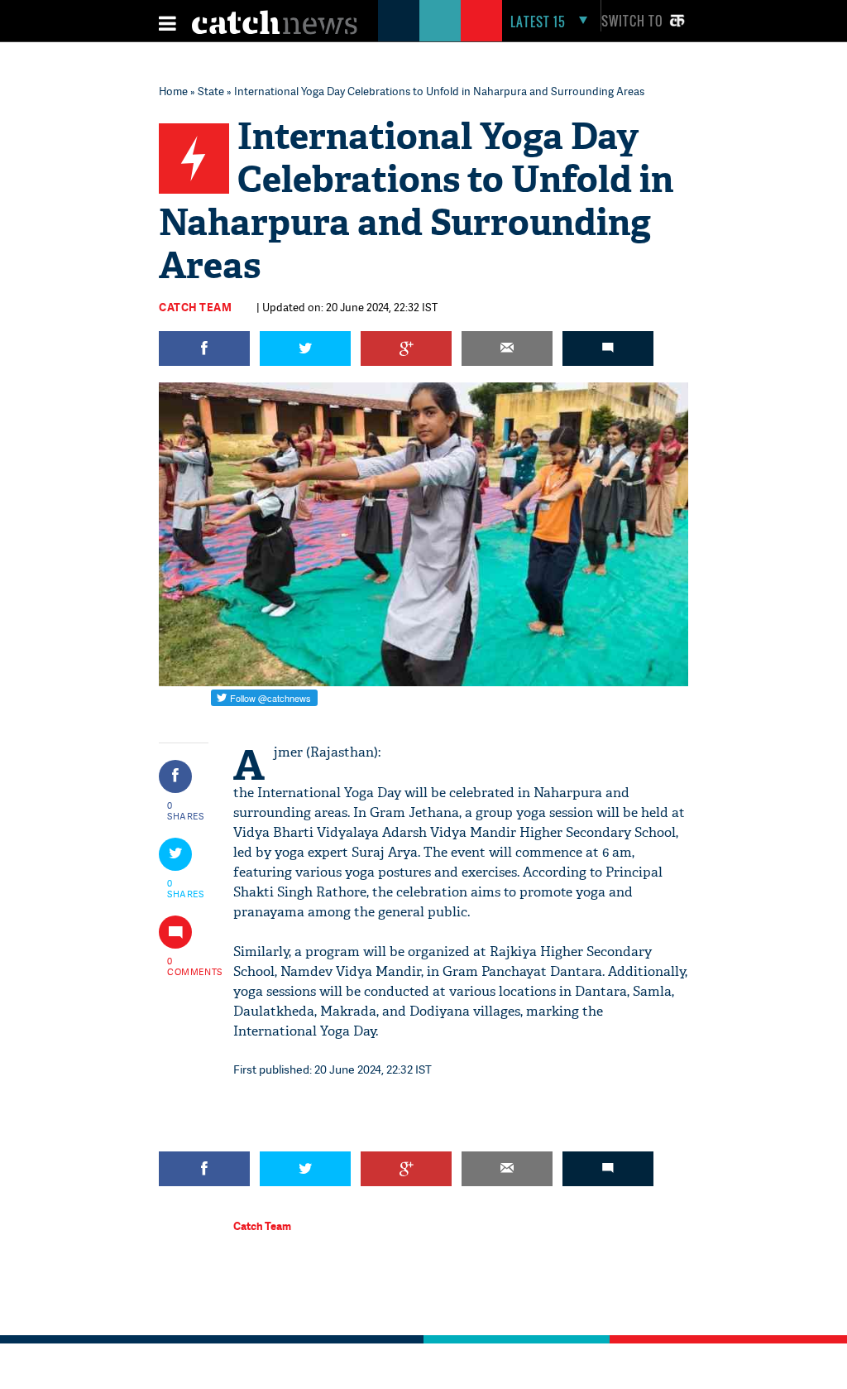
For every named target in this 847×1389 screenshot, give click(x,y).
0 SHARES (185, 810)
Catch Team (195, 307)
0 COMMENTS (186, 966)
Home (173, 91)
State (211, 91)
